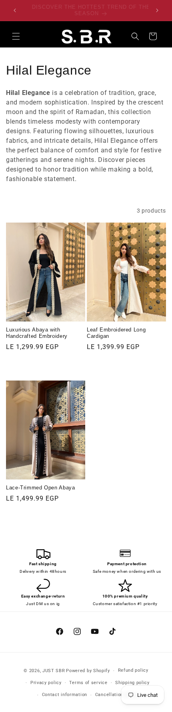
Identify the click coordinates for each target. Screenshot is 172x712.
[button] (16, 36)
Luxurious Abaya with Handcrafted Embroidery (37, 333)
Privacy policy (46, 682)
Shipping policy (132, 682)
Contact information (64, 694)
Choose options (46, 366)
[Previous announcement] (15, 10)
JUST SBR (53, 670)
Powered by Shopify (88, 670)
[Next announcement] (157, 10)
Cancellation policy (116, 694)
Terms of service (88, 682)
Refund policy (133, 670)
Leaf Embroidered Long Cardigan (116, 333)
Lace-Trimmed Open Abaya (40, 488)
